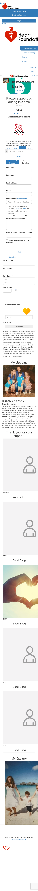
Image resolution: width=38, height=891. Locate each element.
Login (25, 61)
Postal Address (16, 198)
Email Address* (11, 183)
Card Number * (8, 268)
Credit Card (12, 257)
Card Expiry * (7, 276)
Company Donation (26, 162)
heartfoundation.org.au (19, 839)
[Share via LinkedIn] (17, 93)
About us (33, 67)
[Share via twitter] (14, 93)
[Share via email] (16, 93)
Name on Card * (8, 260)
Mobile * (9, 191)
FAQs (32, 71)
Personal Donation (13, 162)
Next (19, 252)
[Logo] (19, 6)
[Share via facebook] (12, 93)
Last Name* (10, 175)
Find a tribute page (19, 19)
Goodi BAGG (18, 90)
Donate (4, 24)
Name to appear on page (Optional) (19, 232)
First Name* (10, 167)
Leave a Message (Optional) (16, 218)
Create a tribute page (19, 15)
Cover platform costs (13, 305)
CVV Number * (8, 287)
